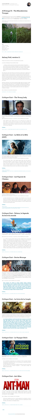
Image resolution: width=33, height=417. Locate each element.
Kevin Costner (22, 207)
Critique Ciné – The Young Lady (14, 97)
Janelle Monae (15, 207)
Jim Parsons (18, 207)
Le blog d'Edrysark (5, 3)
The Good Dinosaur (27, 370)
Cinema (11, 129)
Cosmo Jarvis (14, 129)
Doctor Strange (21, 293)
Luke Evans (5, 171)
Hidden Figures (11, 207)
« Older (3, 409)
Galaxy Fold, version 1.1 (11, 57)
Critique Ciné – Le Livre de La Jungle (16, 299)
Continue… (4, 127)
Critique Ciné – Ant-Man (11, 376)
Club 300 (7, 207)
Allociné (9, 129)
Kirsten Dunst (26, 207)
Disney (12, 293)
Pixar (24, 370)
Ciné (5, 207)
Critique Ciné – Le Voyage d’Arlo (14, 338)
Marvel (24, 293)
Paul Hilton (25, 129)
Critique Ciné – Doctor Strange (14, 257)
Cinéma (3, 129)
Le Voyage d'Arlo (21, 370)
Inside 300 (5, 129)
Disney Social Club (6, 293)
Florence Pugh (18, 129)
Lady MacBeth (22, 129)
